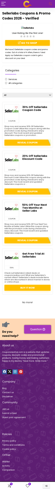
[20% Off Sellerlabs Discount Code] (12, 160)
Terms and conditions (13, 444)
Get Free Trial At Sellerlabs (33, 255)
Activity (6, 465)
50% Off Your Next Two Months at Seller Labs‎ (34, 208)
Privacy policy (9, 440)
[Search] (50, 4)
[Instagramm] (15, 371)
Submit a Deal (9, 413)
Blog (4, 388)
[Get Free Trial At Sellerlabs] (12, 258)
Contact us (8, 392)
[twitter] (9, 371)
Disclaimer (7, 396)
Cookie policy (9, 449)
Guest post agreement (14, 417)
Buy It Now (27, 287)
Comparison (8, 469)
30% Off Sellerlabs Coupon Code (34, 108)
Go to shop (29, 43)
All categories (15, 83)
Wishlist (6, 461)
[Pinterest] (20, 371)
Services (13, 79)
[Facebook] (4, 371)
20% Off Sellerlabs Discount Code (34, 157)
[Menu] (3, 4)
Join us (5, 409)
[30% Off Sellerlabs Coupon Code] (12, 111)
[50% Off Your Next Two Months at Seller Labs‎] (12, 209)
